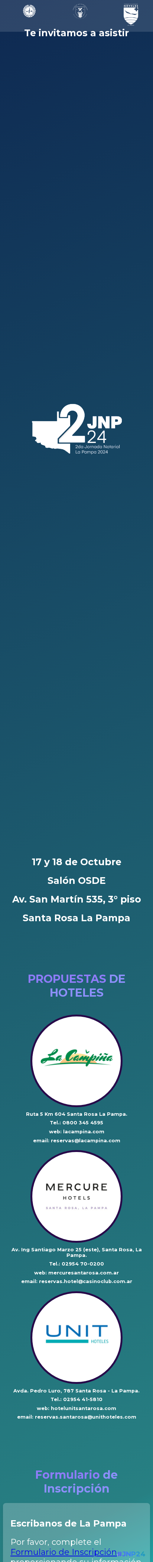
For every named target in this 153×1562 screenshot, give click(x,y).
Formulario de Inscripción (63, 1552)
